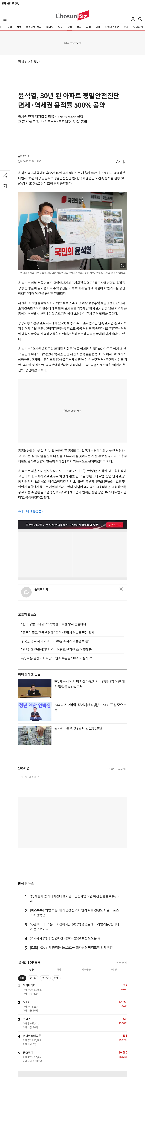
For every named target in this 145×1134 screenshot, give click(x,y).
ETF (56, 978)
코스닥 (45, 978)
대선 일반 (33, 62)
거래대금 (86, 969)
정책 (21, 62)
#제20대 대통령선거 (31, 511)
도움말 (112, 769)
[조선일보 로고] (10, 3)
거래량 (113, 969)
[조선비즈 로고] (72, 15)
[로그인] (133, 19)
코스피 (33, 978)
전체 (22, 978)
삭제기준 (122, 769)
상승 (31, 969)
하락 (59, 969)
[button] (5, 19)
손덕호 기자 (24, 156)
